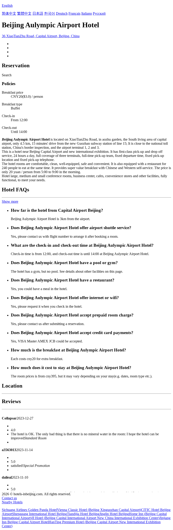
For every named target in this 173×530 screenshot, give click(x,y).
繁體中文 (24, 13)
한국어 (49, 13)
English (7, 5)
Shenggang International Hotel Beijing (39, 514)
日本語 (37, 13)
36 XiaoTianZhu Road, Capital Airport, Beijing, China (41, 36)
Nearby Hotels (12, 502)
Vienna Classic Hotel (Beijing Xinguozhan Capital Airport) (99, 510)
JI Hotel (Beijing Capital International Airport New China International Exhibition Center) (95, 518)
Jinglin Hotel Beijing (114, 514)
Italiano (86, 13)
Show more (10, 201)
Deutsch (62, 13)
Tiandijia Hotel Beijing (83, 514)
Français (74, 13)
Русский (99, 13)
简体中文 (9, 13)
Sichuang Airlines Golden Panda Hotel (29, 510)
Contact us (9, 498)
